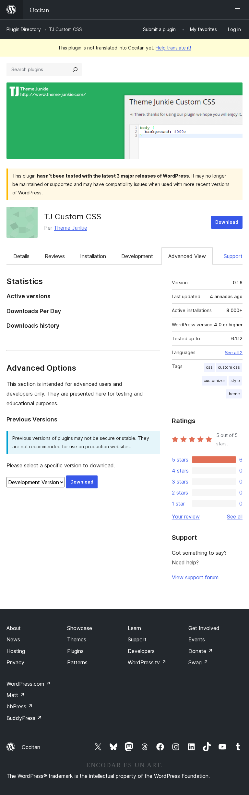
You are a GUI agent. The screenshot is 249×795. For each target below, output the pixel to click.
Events (196, 639)
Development (137, 256)
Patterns (77, 662)
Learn (134, 628)
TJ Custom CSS (72, 216)
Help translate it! (173, 47)
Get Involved (203, 628)
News (13, 639)
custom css (229, 367)
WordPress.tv (147, 662)
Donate (200, 651)
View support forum (195, 577)
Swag (198, 662)
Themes (76, 639)
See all (235, 516)
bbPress (19, 706)
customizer (214, 380)
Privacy (15, 662)
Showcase (79, 628)
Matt (15, 695)
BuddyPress (24, 718)
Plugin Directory (23, 29)
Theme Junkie (70, 227)
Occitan (31, 747)
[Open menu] (238, 9)
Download (226, 222)
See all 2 (234, 352)
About (13, 628)
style (235, 380)
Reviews (55, 256)
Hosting (15, 651)
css (209, 367)
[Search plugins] (75, 69)
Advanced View (187, 256)
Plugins (75, 651)
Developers (141, 651)
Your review (186, 516)
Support (233, 256)
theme (234, 393)
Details (21, 256)
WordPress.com (28, 684)
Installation (93, 256)
